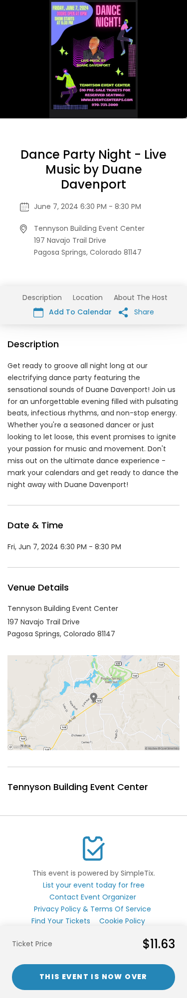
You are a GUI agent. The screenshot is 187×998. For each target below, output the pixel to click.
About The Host (141, 297)
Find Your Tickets (60, 921)
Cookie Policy (122, 921)
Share (143, 312)
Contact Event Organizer (92, 897)
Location (88, 297)
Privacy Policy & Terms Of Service (92, 909)
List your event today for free (94, 885)
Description (42, 297)
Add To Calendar (79, 312)
